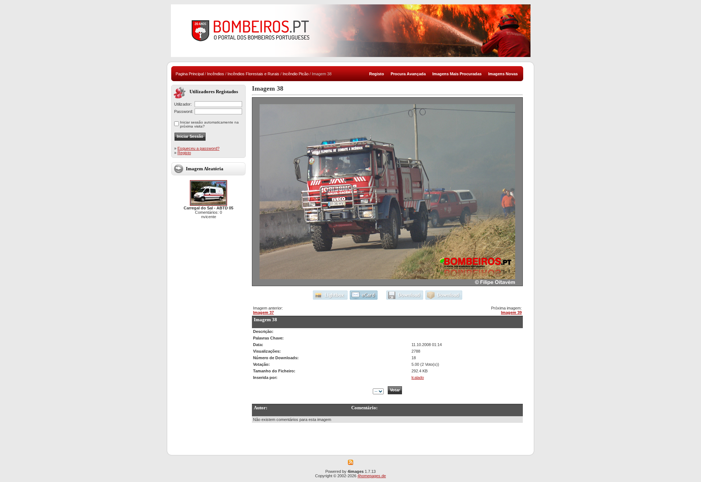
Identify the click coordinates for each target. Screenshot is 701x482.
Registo (184, 153)
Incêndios (215, 74)
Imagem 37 (263, 312)
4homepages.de (371, 476)
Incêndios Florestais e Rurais (253, 74)
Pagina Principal (190, 74)
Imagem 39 (511, 312)
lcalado (417, 377)
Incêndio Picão (296, 74)
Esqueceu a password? (198, 148)
